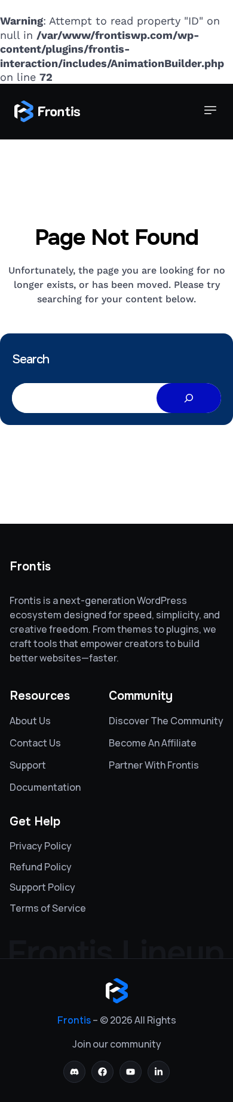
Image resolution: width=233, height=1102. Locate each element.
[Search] (189, 398)
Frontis (74, 1020)
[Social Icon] (74, 1072)
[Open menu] (210, 112)
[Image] (47, 111)
